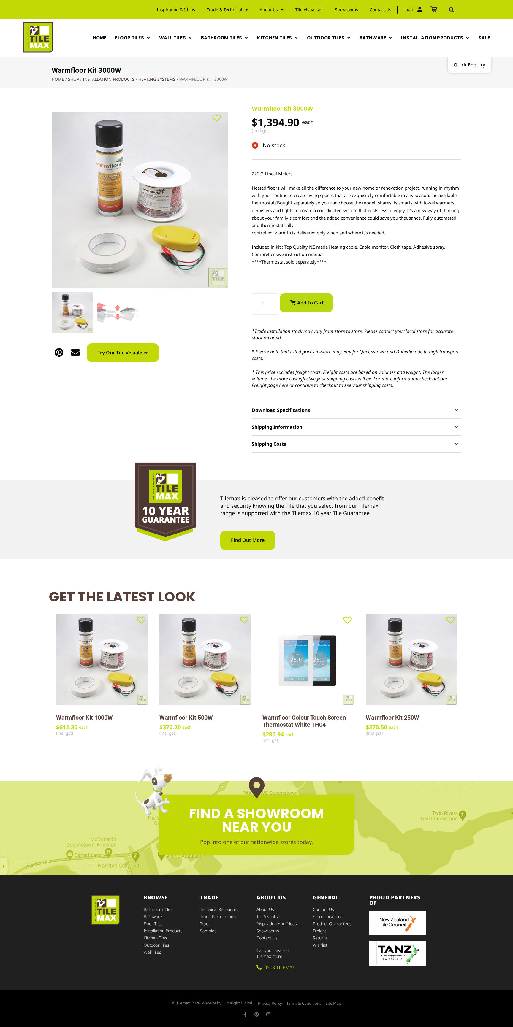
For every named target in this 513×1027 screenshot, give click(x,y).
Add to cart (310, 302)
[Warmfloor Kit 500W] (205, 659)
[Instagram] (268, 1014)
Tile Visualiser (309, 9)
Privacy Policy (270, 1003)
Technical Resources (219, 909)
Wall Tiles (152, 952)
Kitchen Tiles (155, 938)
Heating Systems (156, 79)
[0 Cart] (434, 9)
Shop (73, 79)
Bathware (153, 916)
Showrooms (346, 9)
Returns (320, 938)
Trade (205, 923)
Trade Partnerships (218, 916)
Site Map (333, 1003)
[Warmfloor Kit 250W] (411, 659)
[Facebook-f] (245, 1014)
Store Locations (328, 916)
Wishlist (320, 945)
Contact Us (380, 9)
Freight (319, 931)
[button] (451, 10)
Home (58, 79)
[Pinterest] (256, 1014)
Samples (208, 931)
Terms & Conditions (303, 1003)
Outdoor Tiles (156, 945)
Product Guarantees (332, 923)
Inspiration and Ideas (276, 923)
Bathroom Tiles (158, 909)
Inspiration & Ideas (176, 9)
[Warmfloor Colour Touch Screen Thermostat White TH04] (308, 659)
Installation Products (108, 79)
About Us (265, 909)
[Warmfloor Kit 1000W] (102, 659)
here (283, 385)
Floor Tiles (153, 923)
